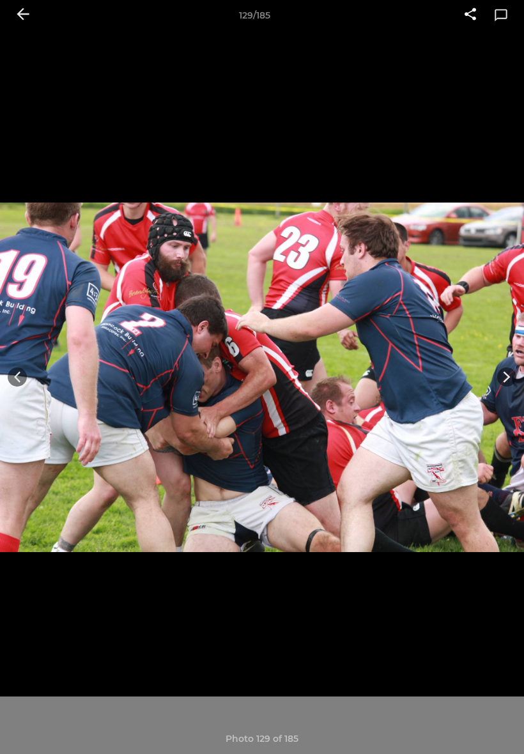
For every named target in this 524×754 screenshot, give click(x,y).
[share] (470, 15)
